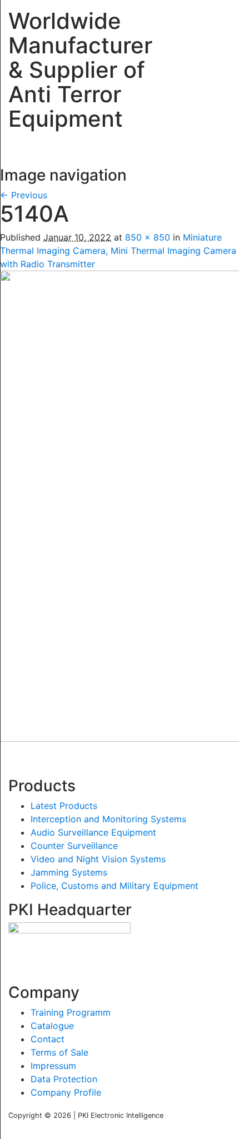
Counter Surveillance (74, 845)
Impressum (53, 1065)
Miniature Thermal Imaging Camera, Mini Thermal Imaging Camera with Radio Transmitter (118, 250)
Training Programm (71, 1012)
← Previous (23, 195)
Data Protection (64, 1079)
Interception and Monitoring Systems (108, 819)
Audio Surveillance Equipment (93, 832)
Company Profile (66, 1092)
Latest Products (64, 805)
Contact (47, 1039)
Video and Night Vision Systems (98, 859)
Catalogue (52, 1025)
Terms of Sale (59, 1052)
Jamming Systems (69, 872)
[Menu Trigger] (216, 19)
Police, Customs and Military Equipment (114, 885)
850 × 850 (147, 237)
